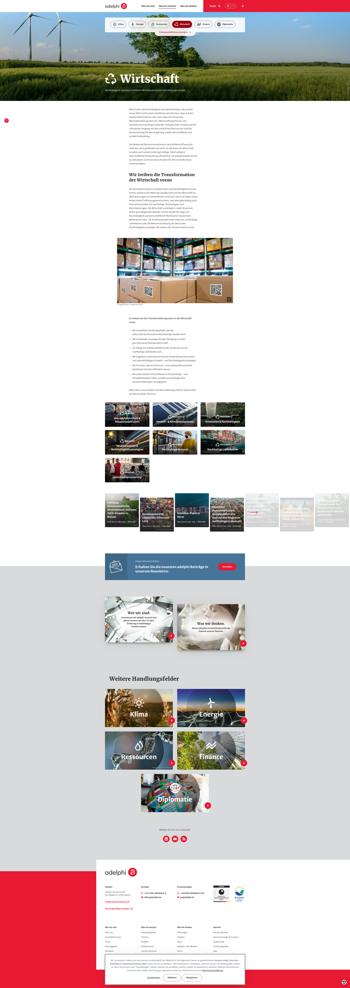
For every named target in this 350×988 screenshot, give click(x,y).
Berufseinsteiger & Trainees (226, 937)
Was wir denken (188, 6)
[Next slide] (253, 512)
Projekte (145, 942)
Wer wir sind (148, 6)
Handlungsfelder (148, 932)
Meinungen (182, 932)
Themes (145, 937)
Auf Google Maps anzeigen (117, 908)
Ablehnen (172, 977)
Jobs (215, 951)
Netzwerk (109, 951)
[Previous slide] (97, 512)
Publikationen (147, 946)
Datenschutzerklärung (212, 970)
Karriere (217, 927)
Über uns (109, 932)
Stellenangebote (220, 946)
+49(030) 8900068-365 (192, 893)
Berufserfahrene (220, 932)
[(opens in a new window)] (239, 901)
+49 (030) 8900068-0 (155, 893)
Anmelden (227, 566)
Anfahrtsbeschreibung (115, 902)
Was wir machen (167, 6)
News (179, 942)
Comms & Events (149, 951)
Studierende (218, 942)
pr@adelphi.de (187, 897)
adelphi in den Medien (187, 946)
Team (107, 942)
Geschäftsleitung (113, 937)
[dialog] (175, 969)
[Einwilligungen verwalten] (344, 982)
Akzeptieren (192, 977)
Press (179, 951)
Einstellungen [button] (153, 977)
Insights (181, 937)
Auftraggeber (111, 946)
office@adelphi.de (152, 897)
